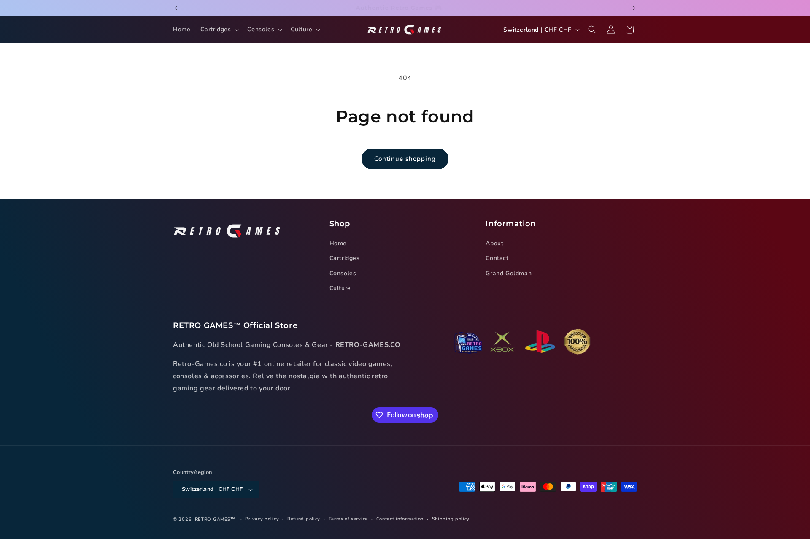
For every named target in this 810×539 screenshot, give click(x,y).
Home (338, 243)
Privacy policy (262, 519)
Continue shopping (405, 158)
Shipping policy (451, 519)
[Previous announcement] (176, 8)
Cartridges (344, 259)
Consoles (342, 273)
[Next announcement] (634, 8)
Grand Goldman (509, 273)
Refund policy (303, 519)
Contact (497, 259)
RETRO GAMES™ (215, 519)
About (494, 243)
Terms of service (348, 519)
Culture (340, 288)
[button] (218, 29)
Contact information (400, 519)
